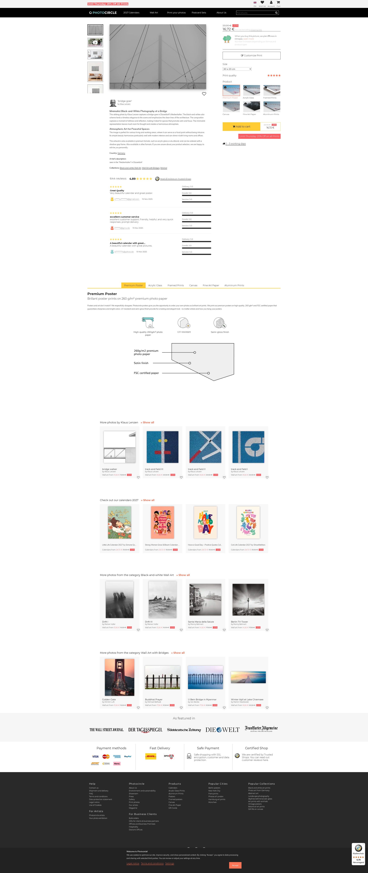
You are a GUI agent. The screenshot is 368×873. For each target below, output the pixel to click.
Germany (121, 153)
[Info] (225, 87)
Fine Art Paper (175, 805)
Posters (172, 796)
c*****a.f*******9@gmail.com (127, 199)
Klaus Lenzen (125, 104)
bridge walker (109, 469)
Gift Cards (173, 808)
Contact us (93, 788)
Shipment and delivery (98, 791)
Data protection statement (100, 799)
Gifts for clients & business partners (144, 821)
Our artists (133, 805)
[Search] (276, 12)
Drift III (149, 621)
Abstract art (253, 793)
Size (225, 64)
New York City (214, 791)
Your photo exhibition (98, 818)
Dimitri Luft (110, 702)
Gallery (132, 799)
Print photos (134, 802)
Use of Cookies (95, 805)
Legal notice (94, 802)
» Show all (147, 422)
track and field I (239, 469)
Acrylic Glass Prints (177, 791)
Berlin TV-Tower (239, 621)
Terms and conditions (98, 796)
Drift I (105, 621)
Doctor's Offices (135, 830)
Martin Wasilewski (241, 702)
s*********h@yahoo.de (124, 252)
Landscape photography (258, 796)
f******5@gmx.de (122, 228)
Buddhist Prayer (153, 699)
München (212, 802)
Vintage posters (255, 804)
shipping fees (256, 30)
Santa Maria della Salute (201, 621)
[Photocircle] (103, 12)
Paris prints (213, 794)
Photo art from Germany (258, 790)
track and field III (154, 469)
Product (227, 81)
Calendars (173, 788)
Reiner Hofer (110, 624)
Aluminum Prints (176, 794)
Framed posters (175, 799)
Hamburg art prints (216, 799)
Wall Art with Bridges (151, 168)
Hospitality (133, 827)
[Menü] (363, 844)
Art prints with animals (258, 801)
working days (236, 143)
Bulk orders (134, 818)
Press (131, 796)
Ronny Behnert (196, 624)
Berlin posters (214, 788)
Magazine (133, 808)
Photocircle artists (97, 815)
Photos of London (215, 796)
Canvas (172, 802)
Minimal (163, 168)
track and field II (197, 469)
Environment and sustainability (142, 791)
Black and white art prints (259, 788)
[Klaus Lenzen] (113, 103)
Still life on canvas (255, 809)
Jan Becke (194, 702)
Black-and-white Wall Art (130, 168)
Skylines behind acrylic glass (260, 799)
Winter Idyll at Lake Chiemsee (247, 699)
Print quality (229, 75)
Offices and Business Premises (142, 824)
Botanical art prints (256, 806)
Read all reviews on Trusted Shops (175, 179)
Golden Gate (109, 699)
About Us (133, 788)
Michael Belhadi (154, 702)
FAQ (91, 794)
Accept (235, 865)
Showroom (133, 794)
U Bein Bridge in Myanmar (202, 699)
